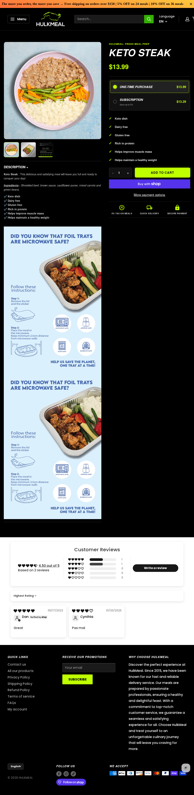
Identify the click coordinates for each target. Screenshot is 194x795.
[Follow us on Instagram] (66, 773)
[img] (24, 611)
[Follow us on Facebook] (59, 773)
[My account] (187, 19)
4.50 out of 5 (49, 565)
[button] (76, 559)
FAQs (12, 703)
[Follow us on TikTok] (73, 773)
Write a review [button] (155, 568)
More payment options (149, 194)
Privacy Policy (19, 677)
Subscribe (77, 679)
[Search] (149, 19)
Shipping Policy (20, 683)
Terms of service (21, 696)
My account (17, 709)
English (15, 766)
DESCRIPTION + (16, 167)
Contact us (17, 664)
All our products (21, 671)
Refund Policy (19, 690)
